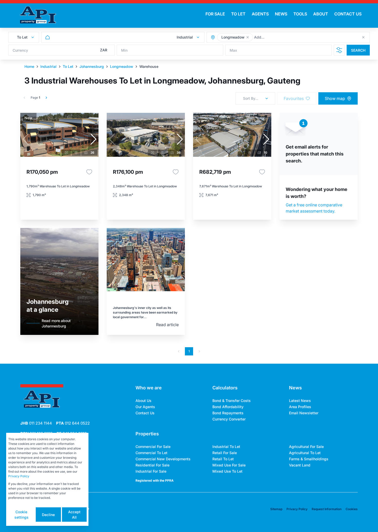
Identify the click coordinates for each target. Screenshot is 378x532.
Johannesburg (91, 66)
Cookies (352, 509)
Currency (20, 50)
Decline (48, 514)
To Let (68, 66)
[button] (248, 37)
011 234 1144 (36, 423)
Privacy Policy (297, 509)
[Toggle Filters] (339, 50)
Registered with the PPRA (155, 480)
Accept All (74, 514)
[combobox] (282, 37)
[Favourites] (89, 172)
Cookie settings (21, 514)
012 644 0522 (73, 423)
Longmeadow (121, 66)
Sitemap (276, 509)
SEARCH (358, 50)
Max (233, 50)
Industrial (48, 66)
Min (124, 50)
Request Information (326, 509)
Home (29, 66)
